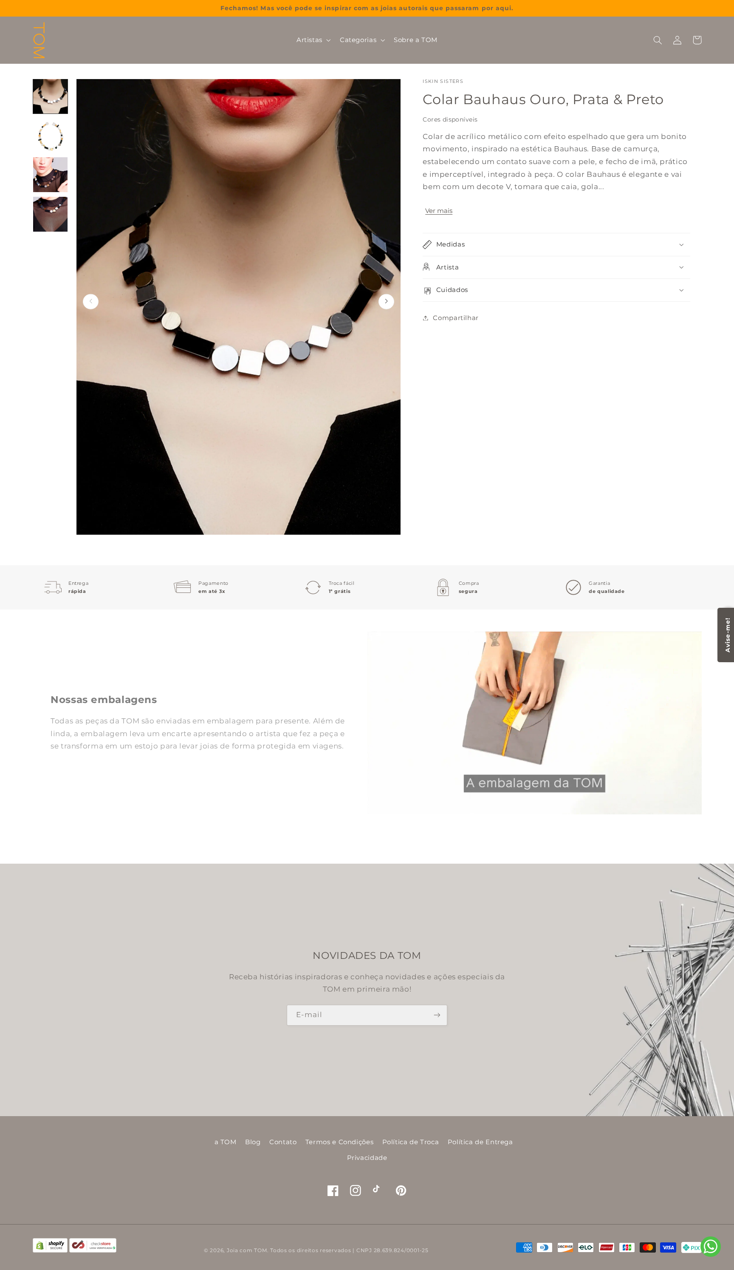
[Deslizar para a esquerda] (91, 301)
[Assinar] (437, 1015)
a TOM (226, 1142)
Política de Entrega (480, 1142)
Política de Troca (410, 1142)
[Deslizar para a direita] (386, 301)
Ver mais (438, 211)
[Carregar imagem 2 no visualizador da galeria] (50, 135)
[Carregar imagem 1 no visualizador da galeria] (50, 96)
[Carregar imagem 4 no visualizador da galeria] (50, 214)
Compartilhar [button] (456, 317)
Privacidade (367, 1158)
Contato (282, 1142)
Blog (253, 1142)
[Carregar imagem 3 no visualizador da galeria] (50, 174)
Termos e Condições (339, 1142)
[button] (312, 40)
